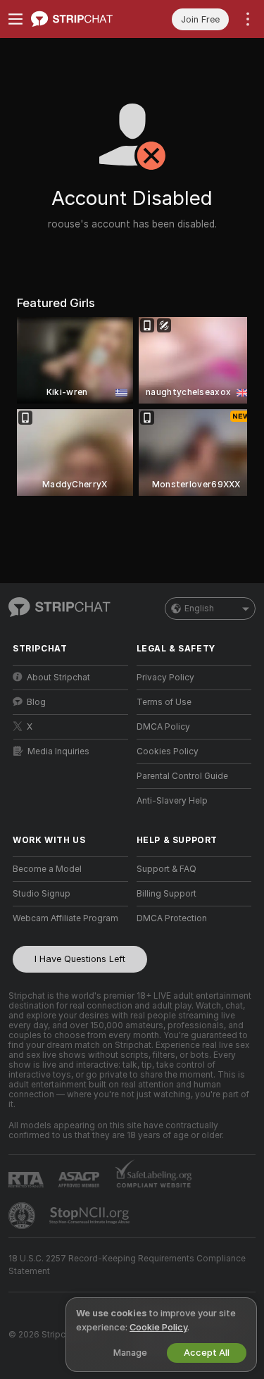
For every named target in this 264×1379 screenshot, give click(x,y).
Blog (36, 702)
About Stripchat (58, 677)
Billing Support (166, 894)
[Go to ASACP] (80, 1179)
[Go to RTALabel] (27, 1179)
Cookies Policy (168, 751)
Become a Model (47, 869)
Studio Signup (41, 894)
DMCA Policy (163, 727)
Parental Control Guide (182, 776)
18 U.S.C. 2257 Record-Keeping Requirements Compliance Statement (127, 1265)
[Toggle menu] (15, 19)
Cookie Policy (158, 1327)
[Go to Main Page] (81, 19)
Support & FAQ (166, 869)
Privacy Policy (165, 677)
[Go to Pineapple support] (23, 1215)
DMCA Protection (172, 918)
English (199, 608)
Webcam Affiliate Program (65, 918)
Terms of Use (164, 702)
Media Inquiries (58, 751)
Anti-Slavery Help (172, 801)
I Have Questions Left (79, 959)
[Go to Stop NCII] (90, 1215)
